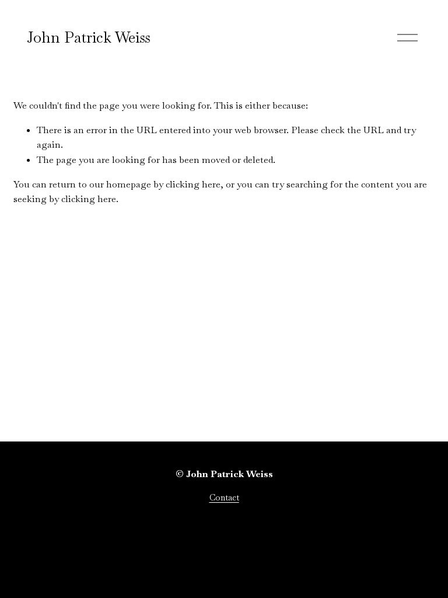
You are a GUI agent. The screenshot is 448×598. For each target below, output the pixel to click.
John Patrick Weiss (88, 37)
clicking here (193, 184)
